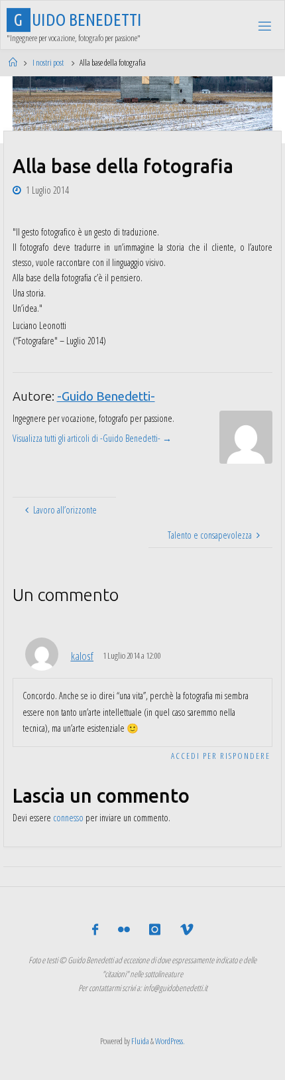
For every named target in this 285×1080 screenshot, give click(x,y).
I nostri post (48, 62)
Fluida (139, 1041)
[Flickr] (124, 929)
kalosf (82, 655)
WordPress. (170, 1041)
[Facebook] (95, 929)
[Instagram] (154, 929)
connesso (68, 817)
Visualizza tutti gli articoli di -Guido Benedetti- (92, 438)
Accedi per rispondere (220, 756)
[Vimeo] (186, 929)
